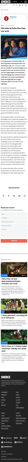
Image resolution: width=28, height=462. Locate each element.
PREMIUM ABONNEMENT (21, 418)
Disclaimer (3, 456)
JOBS (17, 405)
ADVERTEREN (19, 423)
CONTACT (18, 413)
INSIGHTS (18, 397)
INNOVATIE (3, 405)
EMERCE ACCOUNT (5, 418)
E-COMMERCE (4, 392)
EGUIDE (2, 423)
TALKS (17, 392)
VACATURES (18, 415)
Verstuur (14, 241)
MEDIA (2, 397)
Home (2, 9)
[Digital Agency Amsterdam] (6, 438)
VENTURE (3, 400)
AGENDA (3, 413)
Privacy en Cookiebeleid (7, 454)
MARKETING (4, 394)
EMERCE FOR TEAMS (20, 421)
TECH (2, 402)
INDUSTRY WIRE (4, 428)
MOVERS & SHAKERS (5, 426)
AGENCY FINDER (4, 421)
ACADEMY (18, 402)
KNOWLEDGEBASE (20, 407)
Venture (15, 1)
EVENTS (17, 394)
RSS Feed (3, 451)
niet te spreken (17, 66)
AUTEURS (18, 400)
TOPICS (3, 415)
